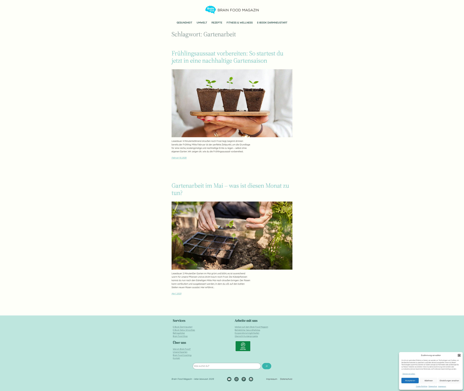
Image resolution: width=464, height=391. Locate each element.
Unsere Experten (180, 352)
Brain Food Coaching (182, 355)
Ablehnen (428, 380)
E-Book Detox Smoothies (184, 330)
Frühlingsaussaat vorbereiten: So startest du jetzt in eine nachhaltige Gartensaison (227, 57)
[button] (459, 355)
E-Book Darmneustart (182, 327)
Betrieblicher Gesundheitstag (247, 330)
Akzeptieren (410, 380)
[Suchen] (266, 366)
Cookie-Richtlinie (421, 386)
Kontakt (176, 358)
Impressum (442, 386)
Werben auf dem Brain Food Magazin (251, 327)
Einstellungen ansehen (449, 380)
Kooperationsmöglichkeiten (247, 333)
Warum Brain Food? (182, 349)
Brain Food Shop (180, 336)
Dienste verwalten (409, 374)
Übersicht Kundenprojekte (246, 336)
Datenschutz (433, 386)
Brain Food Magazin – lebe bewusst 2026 (193, 379)
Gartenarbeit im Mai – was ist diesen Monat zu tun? (230, 189)
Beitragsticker (179, 333)
